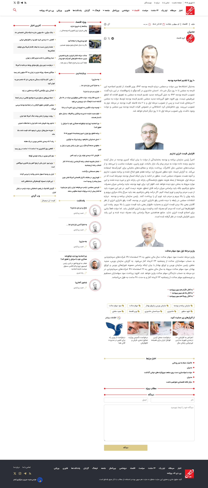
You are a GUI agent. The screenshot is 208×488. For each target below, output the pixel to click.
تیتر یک (164, 10)
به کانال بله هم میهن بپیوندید (182, 293)
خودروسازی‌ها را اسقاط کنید (77, 41)
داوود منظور (185, 311)
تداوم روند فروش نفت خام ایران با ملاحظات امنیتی (36, 123)
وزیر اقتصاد (133, 311)
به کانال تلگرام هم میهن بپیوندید (181, 289)
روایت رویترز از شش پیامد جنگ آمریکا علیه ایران (36, 116)
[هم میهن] (190, 10)
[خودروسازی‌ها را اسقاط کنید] (95, 44)
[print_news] (105, 24)
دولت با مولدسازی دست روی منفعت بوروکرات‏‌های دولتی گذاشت (168, 372)
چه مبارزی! (95, 79)
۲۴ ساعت (155, 10)
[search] (14, 10)
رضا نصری (80, 273)
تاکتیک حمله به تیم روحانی (182, 363)
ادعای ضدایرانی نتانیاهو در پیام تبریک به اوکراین (83, 139)
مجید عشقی (116, 311)
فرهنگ (97, 10)
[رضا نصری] (95, 265)
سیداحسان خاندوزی (152, 311)
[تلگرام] (22, 3)
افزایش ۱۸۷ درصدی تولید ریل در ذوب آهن (84, 155)
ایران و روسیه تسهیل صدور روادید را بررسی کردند (37, 174)
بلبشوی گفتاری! (81, 282)
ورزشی (60, 10)
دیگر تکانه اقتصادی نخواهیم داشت (179, 382)
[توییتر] (14, 3)
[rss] (25, 3)
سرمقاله (173, 10)
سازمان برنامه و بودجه (182, 305)
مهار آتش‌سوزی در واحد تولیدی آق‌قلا (41, 156)
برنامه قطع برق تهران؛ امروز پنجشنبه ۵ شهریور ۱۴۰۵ (81, 133)
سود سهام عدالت (115, 305)
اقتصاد (137, 10)
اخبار (181, 10)
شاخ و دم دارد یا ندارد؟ (91, 91)
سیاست (145, 10)
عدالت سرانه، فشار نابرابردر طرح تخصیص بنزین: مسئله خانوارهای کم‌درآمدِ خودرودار (73, 57)
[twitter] (109, 38)
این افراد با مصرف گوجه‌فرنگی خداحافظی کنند (37, 181)
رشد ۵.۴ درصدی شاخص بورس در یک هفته (39, 141)
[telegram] (112, 38)
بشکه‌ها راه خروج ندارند (78, 26)
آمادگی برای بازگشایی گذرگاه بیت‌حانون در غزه (38, 90)
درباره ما (157, 2)
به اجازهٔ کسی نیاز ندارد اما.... (89, 85)
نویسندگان (148, 2)
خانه (193, 24)
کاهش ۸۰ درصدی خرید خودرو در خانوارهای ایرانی (37, 39)
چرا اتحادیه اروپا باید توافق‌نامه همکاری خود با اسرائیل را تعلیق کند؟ (74, 258)
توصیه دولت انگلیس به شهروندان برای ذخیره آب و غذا (80, 107)
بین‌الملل (116, 10)
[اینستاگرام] (18, 3)
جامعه (107, 10)
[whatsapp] (105, 38)
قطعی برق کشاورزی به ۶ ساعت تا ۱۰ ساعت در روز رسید (34, 148)
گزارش (87, 10)
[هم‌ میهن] (189, 473)
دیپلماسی (126, 10)
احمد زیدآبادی (78, 213)
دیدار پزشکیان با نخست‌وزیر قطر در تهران (40, 58)
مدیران (189, 367)
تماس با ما (166, 2)
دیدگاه (125, 447)
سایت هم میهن (142, 479)
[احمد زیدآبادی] (95, 211)
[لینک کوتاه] (109, 24)
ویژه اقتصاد (80, 22)
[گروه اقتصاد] (190, 38)
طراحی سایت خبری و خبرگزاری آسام (24, 479)
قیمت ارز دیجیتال (48, 200)
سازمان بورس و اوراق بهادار (156, 305)
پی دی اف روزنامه (46, 10)
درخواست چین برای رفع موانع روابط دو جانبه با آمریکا (34, 65)
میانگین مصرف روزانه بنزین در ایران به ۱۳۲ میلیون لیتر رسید (34, 72)
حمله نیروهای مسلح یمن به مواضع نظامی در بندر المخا (34, 97)
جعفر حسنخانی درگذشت (90, 171)
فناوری (68, 10)
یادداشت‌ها (77, 10)
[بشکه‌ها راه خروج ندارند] (95, 29)
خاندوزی (170, 311)
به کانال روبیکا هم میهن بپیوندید (181, 296)
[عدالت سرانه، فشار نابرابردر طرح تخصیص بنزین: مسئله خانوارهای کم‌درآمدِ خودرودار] (95, 58)
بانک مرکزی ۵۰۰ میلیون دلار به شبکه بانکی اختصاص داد (34, 32)
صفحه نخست (177, 2)
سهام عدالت (133, 305)
